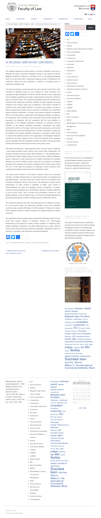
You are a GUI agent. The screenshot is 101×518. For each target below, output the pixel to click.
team (83, 359)
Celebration (69, 319)
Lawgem (70, 101)
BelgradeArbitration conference (22, 242)
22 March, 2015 (16, 66)
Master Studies (72, 111)
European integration (71, 331)
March (27, 24)
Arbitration (78, 308)
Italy (86, 344)
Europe (87, 328)
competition (82, 322)
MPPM (69, 120)
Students (70, 139)
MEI (68, 114)
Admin (7, 66)
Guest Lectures (72, 83)
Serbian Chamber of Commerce (78, 356)
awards (67, 311)
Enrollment (70, 64)
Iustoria (69, 92)
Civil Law (85, 319)
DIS (87, 325)
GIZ (73, 336)
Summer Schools (72, 142)
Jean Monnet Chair (73, 95)
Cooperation (47, 19)
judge (91, 344)
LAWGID (69, 104)
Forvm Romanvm (72, 77)
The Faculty (21, 19)
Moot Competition (73, 117)
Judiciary (77, 347)
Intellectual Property (84, 339)
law (82, 347)
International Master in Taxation (77, 89)
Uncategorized (72, 145)
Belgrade (74, 311)
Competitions (71, 55)
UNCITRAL (69, 362)
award (87, 308)
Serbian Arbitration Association (74, 353)
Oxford (67, 351)
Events (69, 74)
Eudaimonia (71, 70)
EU (75, 327)
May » (85, 408)
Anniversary (69, 308)
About (8, 19)
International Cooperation (75, 86)
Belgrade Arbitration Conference (75, 314)
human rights (71, 339)
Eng (94, 14)
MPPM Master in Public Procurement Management (38, 474)
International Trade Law (72, 344)
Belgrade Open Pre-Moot (77, 316)
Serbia (75, 350)
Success (72, 358)
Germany (68, 336)
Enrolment (70, 67)
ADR (10, 242)
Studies (34, 19)
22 (32, 24)
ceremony (77, 319)
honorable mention (82, 336)
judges (69, 347)
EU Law (81, 328)
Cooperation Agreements (75, 61)
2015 (21, 24)
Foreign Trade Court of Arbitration (78, 333)
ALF (68, 39)
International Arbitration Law (40, 242)
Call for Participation (73, 52)
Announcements (72, 43)
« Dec (80, 408)
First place (82, 330)
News (90, 19)
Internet (82, 344)
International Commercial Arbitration (79, 341)
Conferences (63, 19)
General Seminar (72, 80)
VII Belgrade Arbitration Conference (29, 62)
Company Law (70, 322)
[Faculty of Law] (26, 6)
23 (74, 399)
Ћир (88, 14)
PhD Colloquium (72, 132)
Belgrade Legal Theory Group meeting (80, 49)
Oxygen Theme (18, 513)
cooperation (79, 324)
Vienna (78, 362)
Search (67, 24)
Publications (78, 19)
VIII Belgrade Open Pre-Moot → (50, 251)
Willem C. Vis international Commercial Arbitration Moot (80, 366)
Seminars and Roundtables (76, 135)
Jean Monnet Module (74, 98)
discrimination (69, 328)
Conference (69, 325)
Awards (69, 46)
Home (15, 24)
